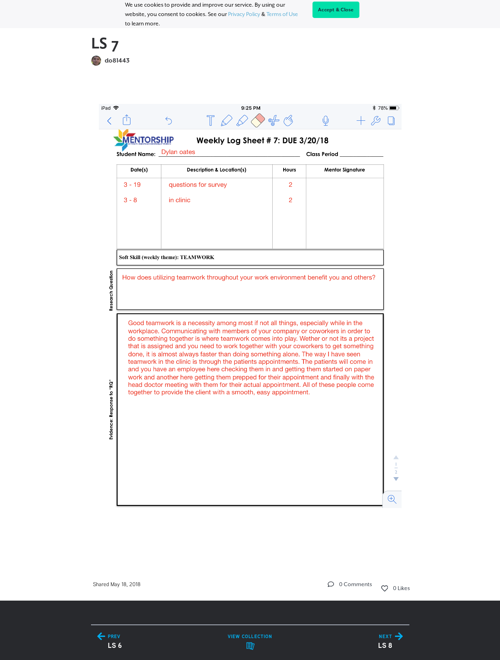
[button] (331, 584)
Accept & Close (336, 10)
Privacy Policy (244, 14)
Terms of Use (282, 14)
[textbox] (250, 314)
